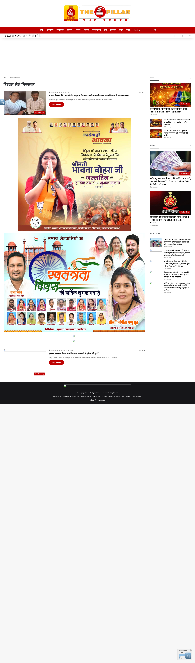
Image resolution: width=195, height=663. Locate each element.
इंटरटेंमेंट (69, 30)
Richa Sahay (54, 92)
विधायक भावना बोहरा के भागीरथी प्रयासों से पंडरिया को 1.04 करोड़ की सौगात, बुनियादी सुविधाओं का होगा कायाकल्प (176, 274)
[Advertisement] (97, 57)
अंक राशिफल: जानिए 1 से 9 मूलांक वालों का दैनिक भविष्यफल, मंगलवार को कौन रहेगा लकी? (168, 110)
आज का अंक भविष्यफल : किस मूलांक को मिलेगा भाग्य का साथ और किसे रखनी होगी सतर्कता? (176, 133)
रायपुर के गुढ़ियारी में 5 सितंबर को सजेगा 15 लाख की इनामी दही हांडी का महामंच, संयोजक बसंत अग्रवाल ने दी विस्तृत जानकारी (75, 36)
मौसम (128, 30)
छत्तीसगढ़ (50, 30)
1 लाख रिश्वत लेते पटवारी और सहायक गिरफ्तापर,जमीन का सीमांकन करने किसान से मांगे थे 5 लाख (89, 95)
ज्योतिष (78, 30)
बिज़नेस (86, 30)
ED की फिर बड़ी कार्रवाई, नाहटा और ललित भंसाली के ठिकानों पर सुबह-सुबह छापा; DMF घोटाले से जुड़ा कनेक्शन (169, 220)
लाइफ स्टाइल (96, 30)
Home (7, 78)
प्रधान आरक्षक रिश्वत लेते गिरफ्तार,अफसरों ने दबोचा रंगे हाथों (74, 353)
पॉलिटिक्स (60, 30)
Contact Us (101, 400)
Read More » (56, 104)
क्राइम (121, 30)
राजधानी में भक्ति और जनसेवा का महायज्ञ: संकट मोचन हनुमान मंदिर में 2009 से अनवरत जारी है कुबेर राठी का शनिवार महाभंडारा (177, 242)
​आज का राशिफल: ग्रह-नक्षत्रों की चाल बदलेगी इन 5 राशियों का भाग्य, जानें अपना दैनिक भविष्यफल (177, 122)
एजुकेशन (113, 30)
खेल (105, 30)
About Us (93, 400)
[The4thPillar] (97, 13)
